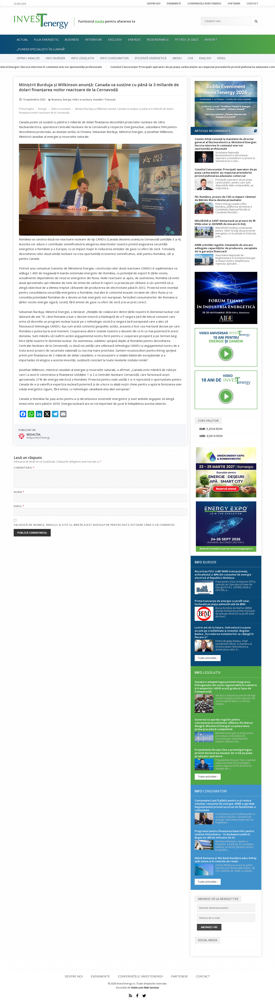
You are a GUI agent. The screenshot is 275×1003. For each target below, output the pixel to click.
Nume (19, 492)
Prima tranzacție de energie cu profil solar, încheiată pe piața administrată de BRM (222, 602)
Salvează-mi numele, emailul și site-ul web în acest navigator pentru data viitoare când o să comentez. (94, 525)
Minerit (211, 39)
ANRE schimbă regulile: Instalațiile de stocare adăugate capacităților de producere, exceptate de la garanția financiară (226, 248)
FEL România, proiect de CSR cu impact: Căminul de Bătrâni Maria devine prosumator (225, 198)
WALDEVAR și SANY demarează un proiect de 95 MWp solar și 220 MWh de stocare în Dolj (225, 222)
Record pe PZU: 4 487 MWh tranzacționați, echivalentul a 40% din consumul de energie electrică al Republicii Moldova (223, 574)
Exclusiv (115, 39)
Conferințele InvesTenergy (204, 3)
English (205, 58)
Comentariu (24, 467)
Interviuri (93, 39)
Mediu (177, 58)
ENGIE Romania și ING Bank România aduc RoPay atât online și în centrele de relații (225, 859)
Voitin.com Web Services (145, 987)
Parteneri (234, 3)
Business (72, 39)
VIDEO (221, 58)
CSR (190, 58)
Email (19, 506)
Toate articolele (207, 658)
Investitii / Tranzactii (104, 99)
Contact (252, 3)
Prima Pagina (26, 109)
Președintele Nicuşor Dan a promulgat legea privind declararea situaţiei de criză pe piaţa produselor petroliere (223, 753)
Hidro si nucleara (82, 99)
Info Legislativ (82, 58)
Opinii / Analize (28, 58)
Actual (22, 39)
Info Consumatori (114, 58)
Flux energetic (46, 39)
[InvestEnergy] (41, 21)
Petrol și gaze (187, 39)
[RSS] (130, 996)
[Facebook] (137, 996)
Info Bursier (55, 58)
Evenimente (174, 3)
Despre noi (153, 3)
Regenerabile (158, 39)
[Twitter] (144, 996)
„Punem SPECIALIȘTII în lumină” (41, 49)
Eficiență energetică (150, 58)
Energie (134, 39)
